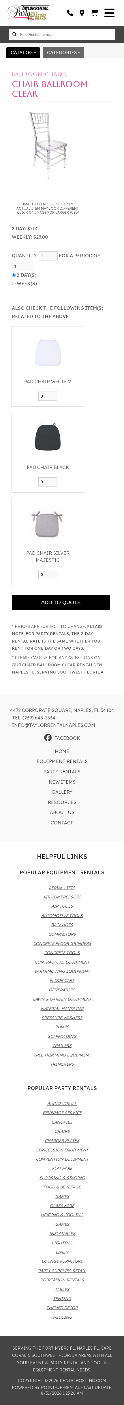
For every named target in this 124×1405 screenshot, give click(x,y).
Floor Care (62, 980)
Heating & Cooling (62, 1214)
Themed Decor (62, 1307)
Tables (62, 1289)
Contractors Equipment (62, 962)
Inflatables (62, 1233)
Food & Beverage (62, 1187)
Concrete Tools (62, 952)
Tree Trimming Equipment (62, 1055)
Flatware (62, 1168)
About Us (62, 812)
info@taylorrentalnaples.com (53, 725)
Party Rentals (62, 771)
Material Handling (62, 1008)
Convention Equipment (62, 1159)
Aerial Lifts (62, 887)
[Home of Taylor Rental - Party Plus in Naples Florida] (28, 13)
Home (62, 751)
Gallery (62, 792)
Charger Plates (62, 1140)
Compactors (62, 934)
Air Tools (62, 906)
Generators (62, 990)
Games (62, 1196)
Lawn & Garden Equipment (62, 999)
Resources (62, 802)
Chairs (62, 1131)
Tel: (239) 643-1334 (33, 718)
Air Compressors (62, 897)
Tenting (62, 1298)
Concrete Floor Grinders (62, 943)
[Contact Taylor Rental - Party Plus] (82, 13)
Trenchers (62, 1064)
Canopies (62, 1122)
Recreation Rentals (62, 1280)
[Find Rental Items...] (14, 34)
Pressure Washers (62, 1017)
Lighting (62, 1243)
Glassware (62, 1205)
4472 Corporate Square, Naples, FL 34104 (62, 710)
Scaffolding (62, 1036)
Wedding (62, 1317)
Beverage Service (62, 1112)
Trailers (62, 1045)
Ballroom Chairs (39, 74)
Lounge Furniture (62, 1261)
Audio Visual (62, 1103)
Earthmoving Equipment (62, 971)
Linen (62, 1252)
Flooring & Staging (62, 1177)
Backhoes (62, 924)
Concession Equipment (62, 1150)
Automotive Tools (62, 915)
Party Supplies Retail (62, 1270)
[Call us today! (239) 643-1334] (70, 13)
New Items (62, 782)
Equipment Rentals (62, 761)
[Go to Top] (116, 1397)
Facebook (67, 738)
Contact (62, 823)
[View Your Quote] (95, 13)
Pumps (62, 1027)
